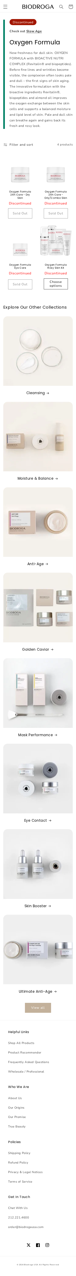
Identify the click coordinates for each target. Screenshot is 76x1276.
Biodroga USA (31, 1264)
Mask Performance (35, 735)
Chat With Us (18, 1208)
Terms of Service (20, 1182)
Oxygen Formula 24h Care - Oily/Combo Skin (55, 195)
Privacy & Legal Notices (25, 1172)
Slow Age (34, 31)
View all (38, 1007)
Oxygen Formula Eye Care (20, 266)
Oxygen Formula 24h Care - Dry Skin (20, 195)
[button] (5, 6)
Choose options (56, 284)
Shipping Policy (19, 1153)
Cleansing (35, 393)
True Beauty (17, 1126)
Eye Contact (35, 820)
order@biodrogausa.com (26, 1227)
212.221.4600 (18, 1217)
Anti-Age (35, 564)
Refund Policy (18, 1162)
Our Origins (16, 1108)
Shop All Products (21, 1043)
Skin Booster (36, 906)
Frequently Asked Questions (28, 1062)
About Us (15, 1098)
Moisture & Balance (36, 478)
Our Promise (17, 1117)
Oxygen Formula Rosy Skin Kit (56, 266)
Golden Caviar (35, 649)
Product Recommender (24, 1052)
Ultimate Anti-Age (35, 991)
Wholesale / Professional (26, 1072)
